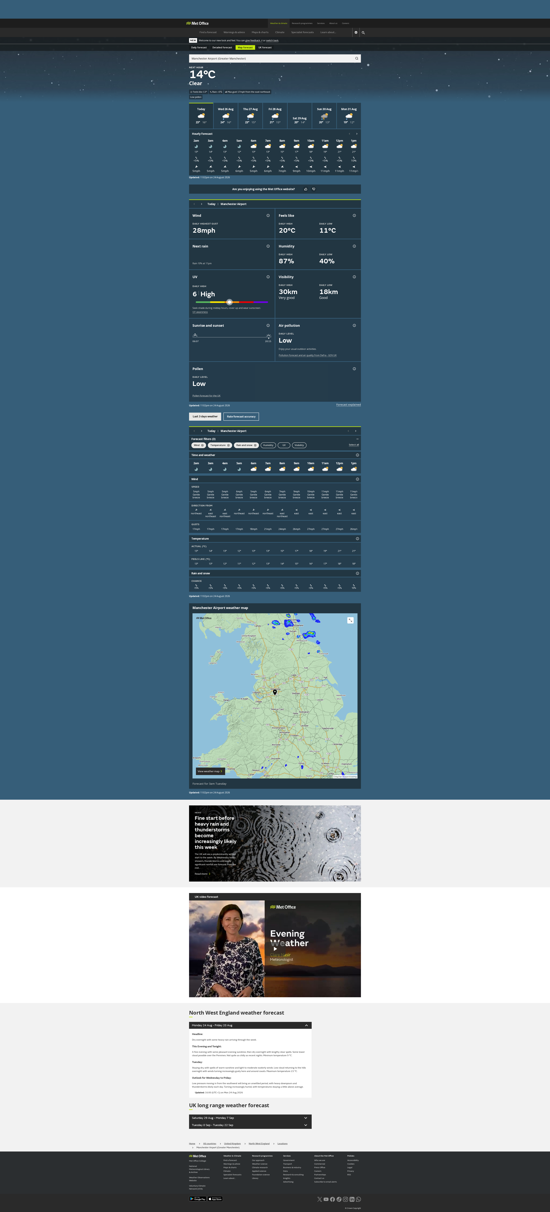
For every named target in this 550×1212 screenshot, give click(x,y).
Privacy (350, 1171)
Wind (195, 445)
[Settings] (356, 32)
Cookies (350, 1164)
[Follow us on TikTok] (338, 1199)
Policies (350, 1156)
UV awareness (200, 312)
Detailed (222, 47)
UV (284, 445)
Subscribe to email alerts (325, 1182)
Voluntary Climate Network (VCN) (197, 1187)
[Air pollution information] (354, 325)
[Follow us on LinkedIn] (351, 1199)
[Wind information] (357, 479)
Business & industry (292, 1167)
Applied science (259, 1171)
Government (289, 1160)
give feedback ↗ (254, 40)
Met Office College (197, 1161)
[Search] (355, 57)
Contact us (319, 1178)
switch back (272, 40)
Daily (199, 47)
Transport (287, 1164)
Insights (286, 1178)
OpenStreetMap (351, 777)
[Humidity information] (354, 246)
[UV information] (267, 276)
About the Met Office (324, 1156)
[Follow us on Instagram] (345, 1199)
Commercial (319, 1164)
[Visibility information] (354, 276)
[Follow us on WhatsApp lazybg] (358, 1199)
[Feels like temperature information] (354, 215)
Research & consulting (293, 1174)
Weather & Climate (232, 1156)
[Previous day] (194, 204)
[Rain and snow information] (357, 573)
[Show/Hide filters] (357, 439)
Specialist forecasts (302, 32)
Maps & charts (260, 32)
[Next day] (202, 204)
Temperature (217, 445)
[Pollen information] (354, 368)
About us (333, 23)
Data (285, 1171)
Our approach (258, 1160)
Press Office (319, 1167)
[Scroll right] (357, 134)
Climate (279, 32)
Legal (349, 1167)
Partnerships (320, 1174)
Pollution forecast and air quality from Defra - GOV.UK (308, 355)
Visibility (299, 445)
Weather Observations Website (199, 1179)
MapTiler (338, 777)
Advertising (288, 1182)
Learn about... (328, 32)
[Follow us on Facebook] (332, 1199)
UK (265, 47)
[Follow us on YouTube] (326, 1199)
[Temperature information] (357, 538)
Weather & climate (278, 23)
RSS (349, 1174)
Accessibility (353, 1160)
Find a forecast (208, 32)
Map (245, 47)
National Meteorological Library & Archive (199, 1169)
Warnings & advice (234, 32)
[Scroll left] (349, 134)
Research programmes (302, 23)
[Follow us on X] (319, 1199)
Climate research (260, 1167)
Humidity (268, 445)
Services (321, 23)
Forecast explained (348, 404)
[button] (275, 693)
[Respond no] (314, 189)
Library (255, 1178)
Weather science (259, 1164)
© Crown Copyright (353, 1208)
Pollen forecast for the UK (206, 395)
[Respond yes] (306, 189)
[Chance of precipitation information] (267, 246)
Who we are (319, 1160)
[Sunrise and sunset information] (267, 325)
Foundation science (261, 1174)
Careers (345, 23)
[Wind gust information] (267, 215)
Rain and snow (243, 445)
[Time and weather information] (357, 455)
